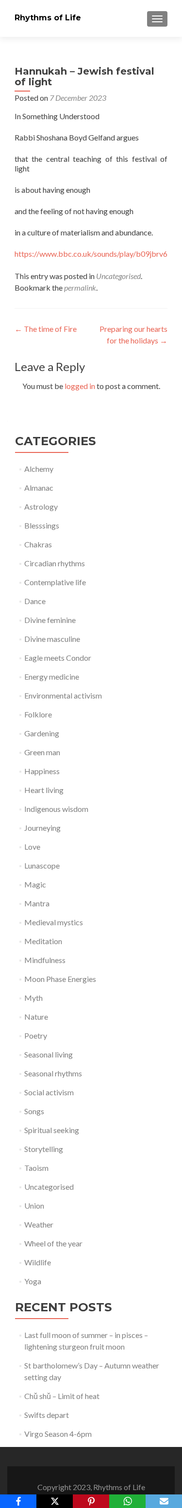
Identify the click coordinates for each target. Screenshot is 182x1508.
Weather (38, 1224)
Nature (36, 1016)
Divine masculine (52, 638)
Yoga (32, 1281)
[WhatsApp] (127, 1501)
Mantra (37, 903)
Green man (42, 752)
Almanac (38, 487)
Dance (35, 601)
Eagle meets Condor (57, 657)
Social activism (49, 1092)
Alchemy (38, 468)
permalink (80, 287)
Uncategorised (118, 275)
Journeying (42, 827)
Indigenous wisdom (56, 808)
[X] (54, 1501)
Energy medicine (51, 676)
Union (34, 1205)
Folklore (38, 714)
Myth (33, 997)
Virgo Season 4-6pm (58, 1433)
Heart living (44, 789)
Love (32, 846)
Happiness (42, 771)
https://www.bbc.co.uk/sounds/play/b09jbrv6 (91, 253)
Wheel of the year (53, 1243)
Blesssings (41, 525)
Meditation (43, 941)
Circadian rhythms (54, 563)
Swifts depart (46, 1414)
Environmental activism (63, 695)
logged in (80, 385)
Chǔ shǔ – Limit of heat (61, 1395)
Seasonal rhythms (53, 1073)
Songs (34, 1111)
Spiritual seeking (51, 1130)
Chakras (38, 544)
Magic (35, 884)
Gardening (41, 733)
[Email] (164, 1501)
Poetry (35, 1035)
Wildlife (37, 1262)
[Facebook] (18, 1501)
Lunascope (42, 865)
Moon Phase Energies (60, 978)
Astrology (41, 506)
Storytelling (43, 1148)
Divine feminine (50, 619)
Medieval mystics (53, 922)
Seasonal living (48, 1054)
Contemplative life (55, 582)
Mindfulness (45, 959)
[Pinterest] (91, 1501)
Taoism (36, 1167)
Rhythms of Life (48, 17)
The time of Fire (46, 328)
